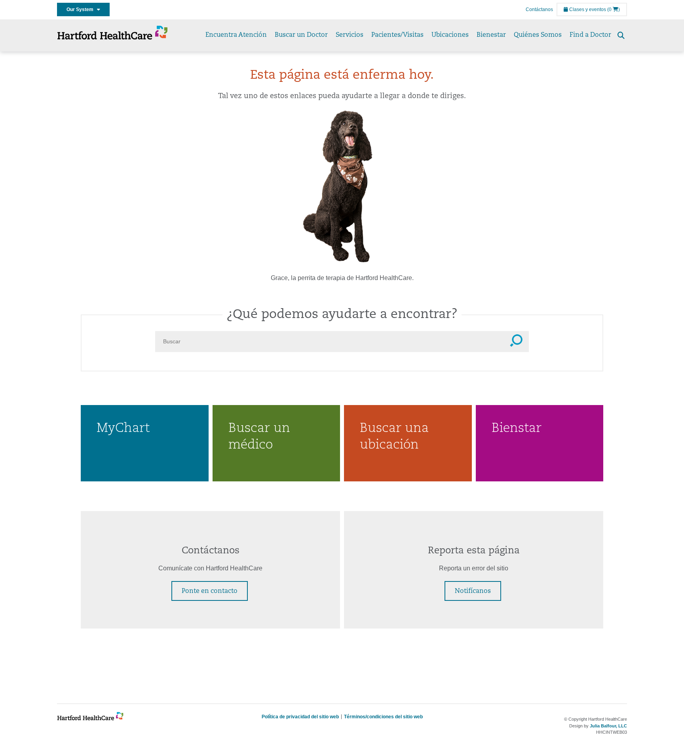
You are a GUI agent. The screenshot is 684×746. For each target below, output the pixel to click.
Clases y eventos (587, 9)
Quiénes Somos (538, 35)
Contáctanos (539, 9)
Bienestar (491, 35)
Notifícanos (473, 591)
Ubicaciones (450, 35)
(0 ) (613, 9)
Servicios (349, 35)
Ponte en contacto (210, 591)
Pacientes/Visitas (397, 35)
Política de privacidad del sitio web (300, 716)
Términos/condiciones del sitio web (383, 716)
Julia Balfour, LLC (608, 725)
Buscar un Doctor (301, 35)
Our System (81, 9)
